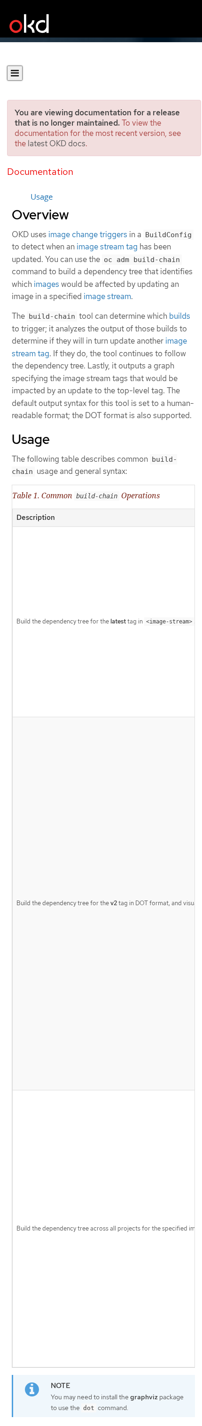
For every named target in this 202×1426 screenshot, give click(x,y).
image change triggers (87, 234)
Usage (42, 197)
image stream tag (107, 246)
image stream (107, 296)
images (46, 284)
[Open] (15, 73)
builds (179, 316)
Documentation (40, 171)
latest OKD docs (56, 143)
